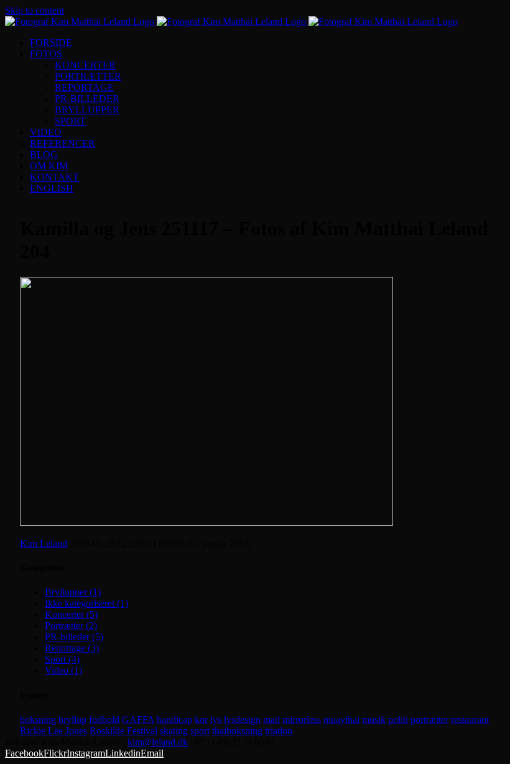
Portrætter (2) (71, 625)
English (51, 188)
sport (200, 730)
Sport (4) (62, 659)
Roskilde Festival (123, 730)
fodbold (104, 719)
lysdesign (242, 719)
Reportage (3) (72, 648)
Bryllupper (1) (73, 592)
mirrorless (301, 719)
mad (271, 719)
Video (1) (63, 670)
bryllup (72, 719)
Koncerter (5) (71, 614)
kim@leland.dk (158, 742)
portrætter (429, 719)
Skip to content (34, 10)
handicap (174, 719)
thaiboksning (237, 730)
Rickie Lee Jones (53, 730)
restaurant (470, 719)
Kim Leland (43, 543)
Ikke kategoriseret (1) (86, 603)
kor (201, 719)
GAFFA (138, 719)
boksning (38, 719)
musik (374, 719)
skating (174, 730)
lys (215, 719)
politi (398, 719)
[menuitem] (267, 43)
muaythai (341, 719)
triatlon (278, 730)
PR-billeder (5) (74, 636)
